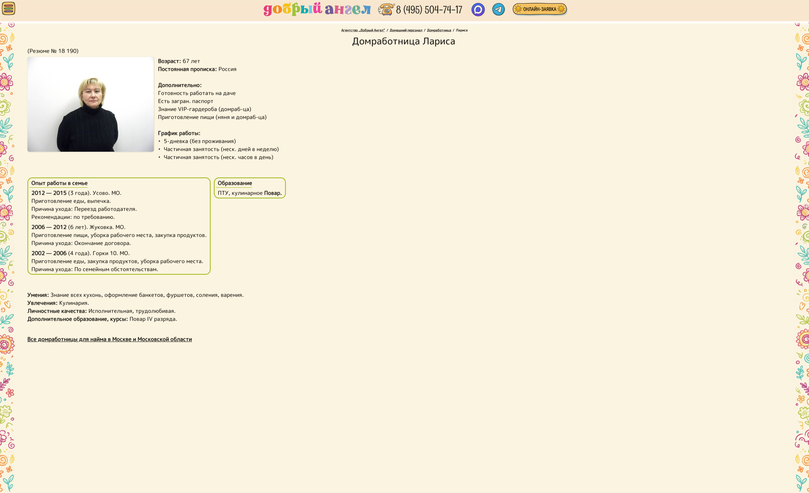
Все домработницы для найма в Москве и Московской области (109, 339)
